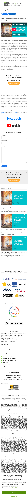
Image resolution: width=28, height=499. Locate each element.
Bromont (11, 410)
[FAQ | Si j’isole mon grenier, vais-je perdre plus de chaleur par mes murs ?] (14, 220)
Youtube (15, 112)
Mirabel (19, 430)
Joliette (19, 420)
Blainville (17, 408)
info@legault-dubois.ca (17, 380)
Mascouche (3, 430)
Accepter (14, 492)
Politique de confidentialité (11, 487)
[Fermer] (26, 474)
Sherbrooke (6, 447)
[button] (5, 14)
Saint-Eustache (13, 456)
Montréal (24, 431)
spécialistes (7, 79)
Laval (20, 426)
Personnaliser (14, 496)
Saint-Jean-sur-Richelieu (16, 458)
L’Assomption (8, 426)
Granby (9, 418)
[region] (14, 486)
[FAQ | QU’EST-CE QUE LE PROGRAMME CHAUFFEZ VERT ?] (14, 198)
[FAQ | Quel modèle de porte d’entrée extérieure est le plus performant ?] (14, 243)
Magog (16, 430)
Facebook (3, 112)
